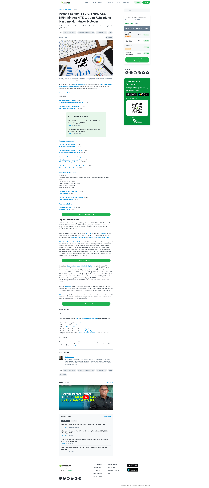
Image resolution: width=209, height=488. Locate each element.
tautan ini (77, 323)
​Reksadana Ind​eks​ (65, 204)
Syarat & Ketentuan (98, 473)
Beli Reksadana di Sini (86, 261)
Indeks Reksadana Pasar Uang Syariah (71, 197)
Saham (63, 443)
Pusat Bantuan (97, 467)
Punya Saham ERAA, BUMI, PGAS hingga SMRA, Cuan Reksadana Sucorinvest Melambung (84, 448)
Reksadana (62, 295)
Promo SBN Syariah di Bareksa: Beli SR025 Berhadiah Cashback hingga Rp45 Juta (84, 130)
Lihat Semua (109, 382)
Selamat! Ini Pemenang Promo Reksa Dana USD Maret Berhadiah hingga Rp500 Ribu (84, 122)
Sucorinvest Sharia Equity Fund (99, 237)
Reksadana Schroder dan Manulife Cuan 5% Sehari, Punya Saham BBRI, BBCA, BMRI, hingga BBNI (84, 432)
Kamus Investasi (112, 467)
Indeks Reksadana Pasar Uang (68, 191)
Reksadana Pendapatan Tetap (70, 157)
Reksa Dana (67, 9)
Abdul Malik (69, 357)
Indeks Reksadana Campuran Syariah (71, 150)
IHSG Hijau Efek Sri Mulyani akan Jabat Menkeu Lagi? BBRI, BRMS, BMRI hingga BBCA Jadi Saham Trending (84, 440)
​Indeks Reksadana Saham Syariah (69, 106)
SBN (136, 23)
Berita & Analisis (112, 464)
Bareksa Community (113, 470)
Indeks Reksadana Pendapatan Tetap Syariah (73, 166)
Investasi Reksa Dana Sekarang (137, 60)
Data (94, 2)
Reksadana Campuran (67, 141)
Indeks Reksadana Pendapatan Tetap (71, 160)
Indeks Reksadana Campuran (68, 144)
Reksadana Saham (65, 93)
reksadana (77, 346)
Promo (118, 2)
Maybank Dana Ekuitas (78, 237)
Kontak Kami (96, 470)
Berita (60, 9)
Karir (109, 473)
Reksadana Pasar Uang (67, 172)
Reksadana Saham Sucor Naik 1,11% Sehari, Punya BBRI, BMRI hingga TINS (83, 425)
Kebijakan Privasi (97, 476)
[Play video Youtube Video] (86, 397)
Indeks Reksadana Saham (67, 100)
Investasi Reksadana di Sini (86, 214)
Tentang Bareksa (97, 464)
